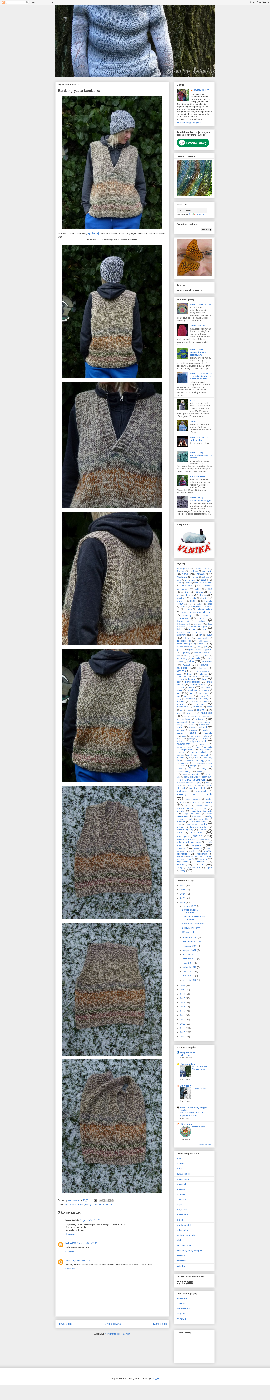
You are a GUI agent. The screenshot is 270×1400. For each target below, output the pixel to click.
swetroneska (182, 791)
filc (193, 635)
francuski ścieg (184, 640)
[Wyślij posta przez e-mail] (95, 1200)
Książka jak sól (199, 1088)
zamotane (182, 1260)
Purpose (181, 1313)
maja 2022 (188, 963)
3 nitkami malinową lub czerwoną (193, 918)
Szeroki (193, 421)
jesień (190, 661)
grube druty (194, 649)
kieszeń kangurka (202, 671)
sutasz (179, 785)
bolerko (193, 598)
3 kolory (180, 571)
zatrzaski (201, 861)
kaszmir (203, 668)
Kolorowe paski (197, 476)
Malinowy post (198, 1127)
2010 (183, 1032)
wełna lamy (204, 840)
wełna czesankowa (186, 840)
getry (198, 647)
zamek (203, 859)
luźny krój (188, 696)
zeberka (181, 1266)
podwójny (192, 739)
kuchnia (180, 687)
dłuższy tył (183, 621)
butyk (179, 1168)
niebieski (200, 719)
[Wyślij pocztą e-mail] (100, 1200)
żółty (182, 870)
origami (203, 727)
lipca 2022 (188, 954)
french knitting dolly (186, 644)
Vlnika (179, 833)
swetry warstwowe (193, 799)
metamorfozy (183, 707)
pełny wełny (182, 1230)
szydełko (181, 811)
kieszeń (181, 670)
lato (179, 693)
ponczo (203, 744)
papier (180, 733)
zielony (181, 864)
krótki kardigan (192, 682)
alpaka (201, 573)
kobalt (179, 674)
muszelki (187, 716)
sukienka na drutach (192, 779)
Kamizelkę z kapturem (193, 923)
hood (178, 656)
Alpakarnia (182, 577)
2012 (183, 1024)
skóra (209, 771)
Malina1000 (70, 1243)
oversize (180, 730)
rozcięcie (194, 766)
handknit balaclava (201, 653)
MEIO (192, 400)
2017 (183, 1002)
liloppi (179, 1204)
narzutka (206, 716)
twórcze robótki (198, 827)
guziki (208, 649)
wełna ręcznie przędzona (189, 842)
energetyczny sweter (189, 632)
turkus (180, 827)
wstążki (180, 856)
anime (179, 580)
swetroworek (200, 791)
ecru (72, 1204)
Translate (200, 214)
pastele (208, 733)
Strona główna (113, 1324)
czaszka (205, 615)
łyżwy (179, 699)
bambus (180, 583)
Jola (67, 1260)
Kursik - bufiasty (197, 325)
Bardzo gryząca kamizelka (190, 911)
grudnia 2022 (190, 906)
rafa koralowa (189, 760)
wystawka (181, 1319)
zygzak (208, 868)
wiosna (181, 848)
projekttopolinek (199, 752)
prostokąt (180, 755)
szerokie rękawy (185, 808)
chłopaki (195, 606)
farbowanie (181, 635)
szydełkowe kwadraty (201, 811)
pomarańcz (183, 744)
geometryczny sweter (185, 647)
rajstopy (201, 760)
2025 (183, 889)
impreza (198, 656)
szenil (187, 806)
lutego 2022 (189, 975)
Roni (182, 765)
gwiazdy (186, 653)
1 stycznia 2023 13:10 (87, 1243)
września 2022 (190, 946)
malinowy (204, 699)
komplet (180, 679)
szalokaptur (195, 802)
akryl (185, 573)
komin (207, 677)
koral (204, 679)
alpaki (195, 577)
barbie (189, 583)
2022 (183, 902)
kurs (191, 687)
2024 (183, 893)
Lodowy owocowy (191, 928)
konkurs (192, 679)
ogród (179, 727)
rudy (204, 768)
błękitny (180, 598)
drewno (198, 624)
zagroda (181, 1255)
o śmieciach (204, 725)
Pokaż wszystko (205, 1144)
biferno (199, 592)
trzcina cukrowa (191, 824)
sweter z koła (197, 788)
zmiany (179, 868)
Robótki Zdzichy (189, 1064)
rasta (210, 760)
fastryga (181, 1189)
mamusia (181, 702)
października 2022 (192, 941)
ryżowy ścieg (183, 771)
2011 (182, 1028)
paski (193, 732)
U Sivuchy (185, 1086)
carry (191, 604)
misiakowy (197, 707)
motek (180, 1220)
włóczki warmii (184, 1245)
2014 (183, 1015)
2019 (183, 994)
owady (194, 730)
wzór (191, 859)
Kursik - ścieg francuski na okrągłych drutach (201, 455)
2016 (183, 1006)
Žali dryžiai (185, 1055)
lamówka (205, 690)
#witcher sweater (202, 569)
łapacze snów (204, 696)
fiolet (209, 634)
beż (66, 1204)
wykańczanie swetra (195, 856)
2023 (183, 898)
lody (207, 693)
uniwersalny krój (185, 829)
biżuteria (189, 595)
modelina (190, 710)
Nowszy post (65, 1324)
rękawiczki (199, 763)
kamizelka (79, 1204)
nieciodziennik (184, 1308)
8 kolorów (193, 571)
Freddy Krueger (203, 641)
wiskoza (198, 848)
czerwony (182, 618)
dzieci (179, 629)
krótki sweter (198, 684)
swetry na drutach (93, 1204)
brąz (192, 600)
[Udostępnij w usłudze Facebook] (109, 1200)
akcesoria (207, 571)
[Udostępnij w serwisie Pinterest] (112, 1200)
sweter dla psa (194, 785)
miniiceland (182, 1214)
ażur (203, 579)
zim (194, 865)
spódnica (195, 774)
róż (189, 768)
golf (205, 646)
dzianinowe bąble (198, 626)
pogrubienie (204, 739)
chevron (183, 606)
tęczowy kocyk (199, 821)
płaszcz (180, 739)
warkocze (196, 832)
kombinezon (196, 677)
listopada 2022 (190, 937)
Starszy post (160, 1324)
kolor (189, 674)
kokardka (181, 1199)
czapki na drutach (201, 612)
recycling (184, 763)
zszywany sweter (193, 868)
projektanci (186, 749)
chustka (188, 609)
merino (200, 704)
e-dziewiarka (183, 1179)
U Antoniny (186, 1124)
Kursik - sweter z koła (200, 304)
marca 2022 (189, 971)
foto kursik (203, 638)
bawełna (187, 585)
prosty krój (192, 755)
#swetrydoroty (184, 568)
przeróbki (181, 758)
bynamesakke (183, 1173)
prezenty (208, 747)
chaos (209, 604)
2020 (183, 989)
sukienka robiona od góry (189, 783)
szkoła (203, 808)
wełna (105, 1204)
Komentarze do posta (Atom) (118, 1334)
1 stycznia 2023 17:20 (80, 1260)
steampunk (207, 777)
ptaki (197, 758)
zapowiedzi (182, 861)
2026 (183, 885)
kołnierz (203, 674)
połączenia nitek (198, 741)
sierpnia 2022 (190, 950)
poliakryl (180, 741)
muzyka (196, 716)
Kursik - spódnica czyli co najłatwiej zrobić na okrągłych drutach (201, 376)
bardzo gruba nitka (203, 583)
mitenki (209, 707)
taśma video (203, 819)
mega (206, 702)
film (200, 635)
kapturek (204, 665)
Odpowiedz (70, 1234)
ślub (190, 819)
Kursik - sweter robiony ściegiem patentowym (198, 352)
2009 (183, 1036)
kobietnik (181, 1303)
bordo (204, 598)
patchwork (195, 736)
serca (199, 772)
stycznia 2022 (190, 980)
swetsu (209, 799)
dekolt (202, 618)
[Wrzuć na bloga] (103, 1200)
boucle (180, 601)
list (200, 693)
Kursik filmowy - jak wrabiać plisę (199, 438)
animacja (205, 577)
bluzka (203, 595)
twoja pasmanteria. (186, 1235)
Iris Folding (182, 658)
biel (186, 591)
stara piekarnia (191, 777)
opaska (192, 727)
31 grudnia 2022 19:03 (90, 1220)
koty (179, 682)
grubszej (93, 233)
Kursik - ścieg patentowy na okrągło (200, 499)
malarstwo (190, 699)
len (191, 693)
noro (193, 722)
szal (182, 802)
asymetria (190, 580)
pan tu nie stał (184, 1225)
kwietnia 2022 (190, 967)
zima (111, 1204)
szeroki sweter (202, 806)
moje (179, 713)
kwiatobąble (192, 690)
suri (207, 783)
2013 (183, 1019)
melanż (180, 704)
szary (208, 802)
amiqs (180, 1158)
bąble (197, 589)
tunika (204, 824)
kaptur (186, 664)
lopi (178, 696)
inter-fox (181, 1194)
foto (187, 638)
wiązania (197, 845)
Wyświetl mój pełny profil (189, 122)
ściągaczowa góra (192, 814)
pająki (205, 730)
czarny (187, 615)
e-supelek (181, 1184)
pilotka (206, 736)
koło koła (181, 676)
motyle (190, 713)
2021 (183, 985)
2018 (183, 998)
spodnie (185, 774)
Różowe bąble (189, 932)
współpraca (202, 854)
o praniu (190, 725)
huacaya (187, 656)
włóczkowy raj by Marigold (189, 1250)
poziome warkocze (184, 747)
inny (207, 655)
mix (181, 710)
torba (179, 824)
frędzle (202, 643)
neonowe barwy (184, 719)
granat (180, 649)
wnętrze (193, 851)
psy (190, 758)
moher (201, 709)
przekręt (204, 755)
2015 (183, 1011)
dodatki (201, 621)
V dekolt (203, 829)
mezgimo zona (187, 1052)
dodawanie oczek (183, 624)
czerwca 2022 (190, 958)
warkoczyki (182, 836)
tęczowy (181, 821)
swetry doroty (201, 90)
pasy (184, 736)
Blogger (155, 1378)
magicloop (182, 1209)
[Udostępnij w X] (106, 1200)
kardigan (182, 667)
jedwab (196, 658)
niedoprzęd (182, 722)
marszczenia (194, 702)
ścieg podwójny (198, 816)
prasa (197, 747)
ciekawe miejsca (204, 609)
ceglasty (199, 604)
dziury (192, 629)
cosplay (183, 612)
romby (209, 763)
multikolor (206, 712)
